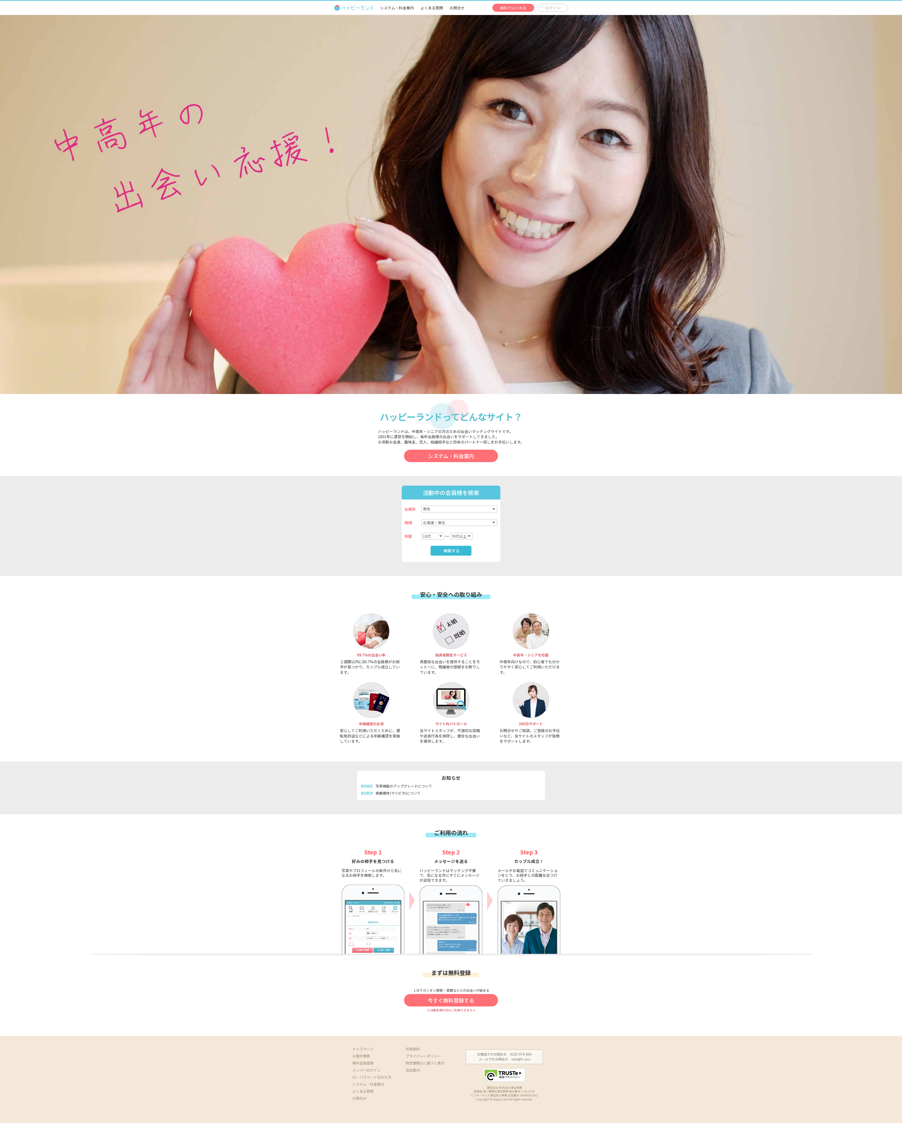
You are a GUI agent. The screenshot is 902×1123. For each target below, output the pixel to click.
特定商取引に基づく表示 (425, 1063)
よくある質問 (431, 8)
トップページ (362, 1048)
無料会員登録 (362, 1063)
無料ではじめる (513, 8)
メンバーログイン (366, 1070)
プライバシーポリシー (423, 1055)
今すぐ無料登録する (451, 1000)
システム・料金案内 (397, 8)
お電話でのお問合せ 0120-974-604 (504, 1054)
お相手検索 (361, 1055)
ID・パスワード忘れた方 (371, 1077)
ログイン (552, 8)
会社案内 (413, 1070)
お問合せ (457, 8)
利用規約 (413, 1048)
